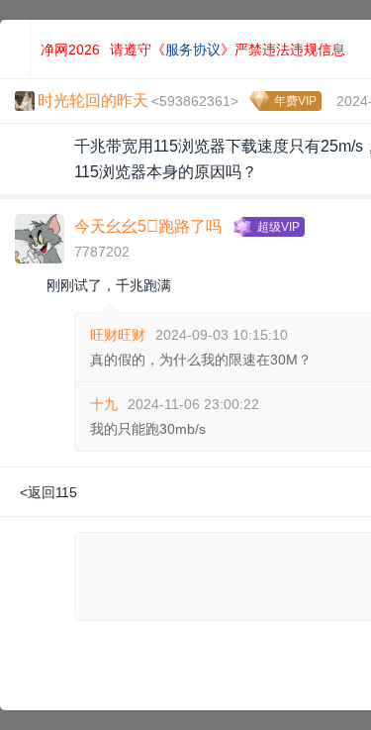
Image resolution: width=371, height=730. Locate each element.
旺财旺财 (117, 335)
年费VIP (295, 101)
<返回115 (48, 492)
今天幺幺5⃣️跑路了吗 (148, 226)
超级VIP (278, 227)
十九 (104, 404)
